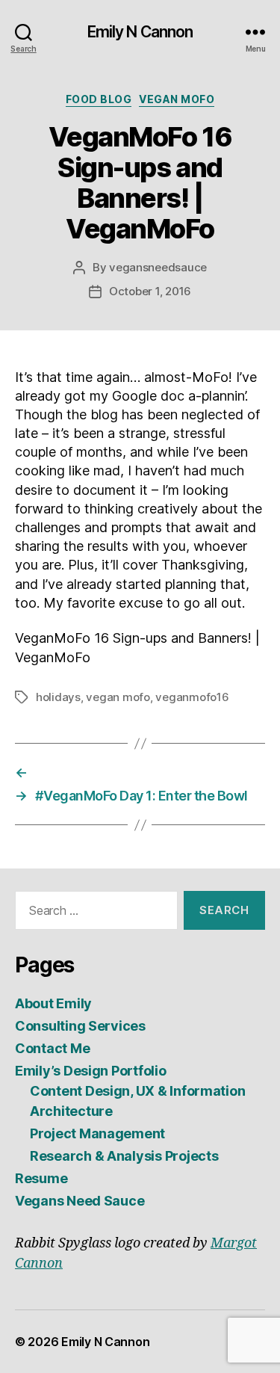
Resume (41, 1178)
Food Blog (99, 99)
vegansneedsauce (158, 267)
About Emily (53, 1003)
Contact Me (52, 1048)
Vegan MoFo (176, 99)
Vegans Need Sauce (79, 1201)
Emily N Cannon (140, 32)
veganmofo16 (191, 697)
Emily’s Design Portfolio (91, 1071)
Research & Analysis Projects (124, 1156)
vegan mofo (117, 697)
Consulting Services (80, 1026)
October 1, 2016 (150, 291)
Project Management (97, 1133)
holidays (58, 697)
